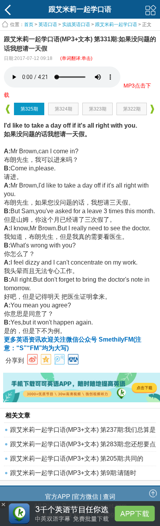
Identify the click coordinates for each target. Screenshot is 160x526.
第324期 (63, 109)
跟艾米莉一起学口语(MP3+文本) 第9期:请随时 (73, 473)
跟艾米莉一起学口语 (116, 24)
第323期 (97, 109)
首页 (28, 24)
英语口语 (47, 24)
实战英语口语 (76, 24)
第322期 (132, 109)
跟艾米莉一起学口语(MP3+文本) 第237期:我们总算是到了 (83, 431)
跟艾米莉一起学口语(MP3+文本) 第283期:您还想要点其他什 (83, 446)
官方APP (57, 496)
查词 (109, 496)
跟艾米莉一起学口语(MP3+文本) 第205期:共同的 (76, 458)
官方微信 (85, 496)
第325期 (29, 109)
